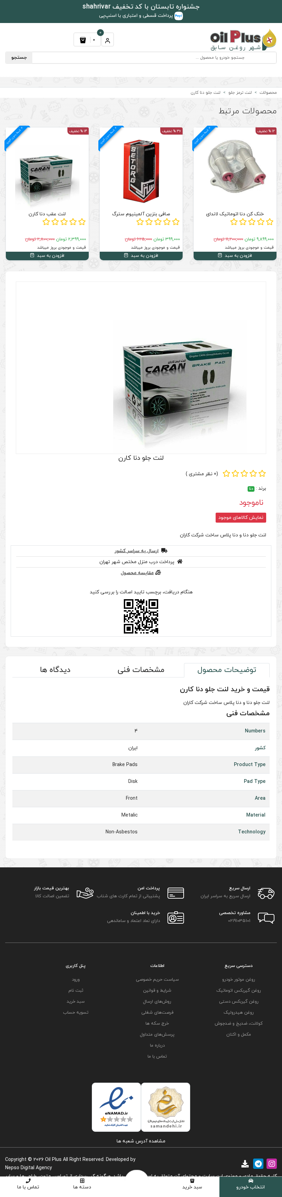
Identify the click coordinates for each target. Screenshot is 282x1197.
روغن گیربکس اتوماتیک (238, 991)
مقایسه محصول (137, 573)
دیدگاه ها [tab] (55, 670)
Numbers (255, 731)
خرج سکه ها (157, 1024)
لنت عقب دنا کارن (47, 214)
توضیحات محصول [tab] (226, 670)
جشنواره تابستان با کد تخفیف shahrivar (141, 7)
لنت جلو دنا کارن (141, 458)
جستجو (19, 57)
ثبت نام (75, 991)
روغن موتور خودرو (238, 980)
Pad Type (254, 781)
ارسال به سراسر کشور (137, 551)
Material (255, 815)
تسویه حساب (75, 1013)
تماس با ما (28, 1187)
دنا (251, 488)
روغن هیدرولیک (239, 1013)
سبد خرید (192, 1187)
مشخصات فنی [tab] (141, 670)
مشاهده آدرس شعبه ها (141, 1141)
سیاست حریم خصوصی (157, 980)
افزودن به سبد (238, 256)
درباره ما (157, 1045)
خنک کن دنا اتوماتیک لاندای (235, 214)
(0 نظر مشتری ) (202, 474)
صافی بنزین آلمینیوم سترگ (141, 214)
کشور (260, 748)
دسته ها (82, 1187)
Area (260, 798)
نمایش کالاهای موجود (240, 517)
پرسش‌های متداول (157, 1034)
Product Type (249, 765)
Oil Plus (53, 1159)
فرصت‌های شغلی (157, 1013)
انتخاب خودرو (250, 1187)
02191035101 (239, 921)
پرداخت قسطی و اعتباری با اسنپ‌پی (136, 15)
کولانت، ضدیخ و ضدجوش (239, 1024)
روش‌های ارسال (157, 1002)
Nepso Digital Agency (28, 1168)
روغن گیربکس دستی (239, 1002)
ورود (76, 980)
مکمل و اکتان (238, 1034)
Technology (251, 832)
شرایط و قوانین (157, 991)
